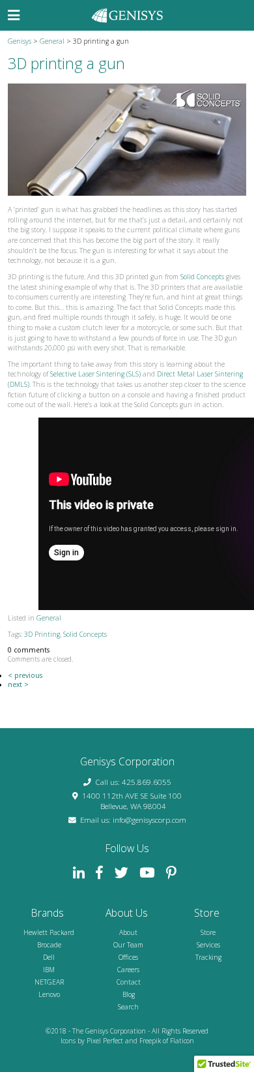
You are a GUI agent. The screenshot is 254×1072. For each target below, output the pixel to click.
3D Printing (42, 634)
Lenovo (49, 994)
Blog (128, 994)
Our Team (128, 944)
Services (208, 944)
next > (18, 684)
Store (208, 932)
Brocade (49, 944)
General (48, 617)
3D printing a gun (66, 63)
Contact (129, 982)
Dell (49, 957)
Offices (128, 957)
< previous (25, 675)
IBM (49, 969)
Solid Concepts (202, 276)
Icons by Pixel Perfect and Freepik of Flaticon (127, 1040)
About (128, 932)
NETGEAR (49, 982)
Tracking (208, 957)
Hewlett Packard (48, 932)
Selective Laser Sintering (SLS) (95, 373)
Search (128, 1006)
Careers (128, 969)
